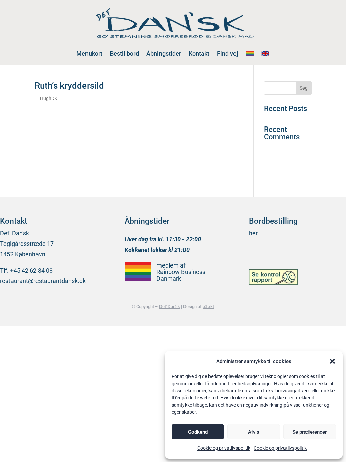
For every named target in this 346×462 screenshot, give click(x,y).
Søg (304, 88)
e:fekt (208, 306)
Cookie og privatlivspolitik (223, 448)
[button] (332, 361)
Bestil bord (124, 53)
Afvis (254, 432)
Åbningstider (163, 53)
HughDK (48, 98)
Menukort (89, 53)
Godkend (198, 432)
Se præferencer (309, 432)
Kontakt (199, 53)
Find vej (227, 53)
